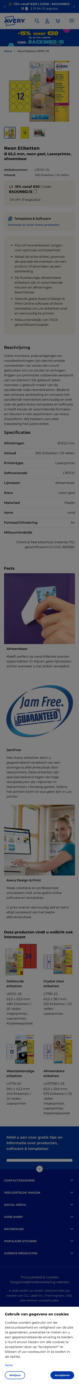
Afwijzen (15, 1375)
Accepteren (62, 1375)
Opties (9, 1365)
